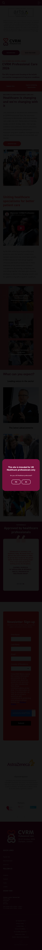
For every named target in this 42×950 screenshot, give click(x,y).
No (26, 482)
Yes (16, 482)
